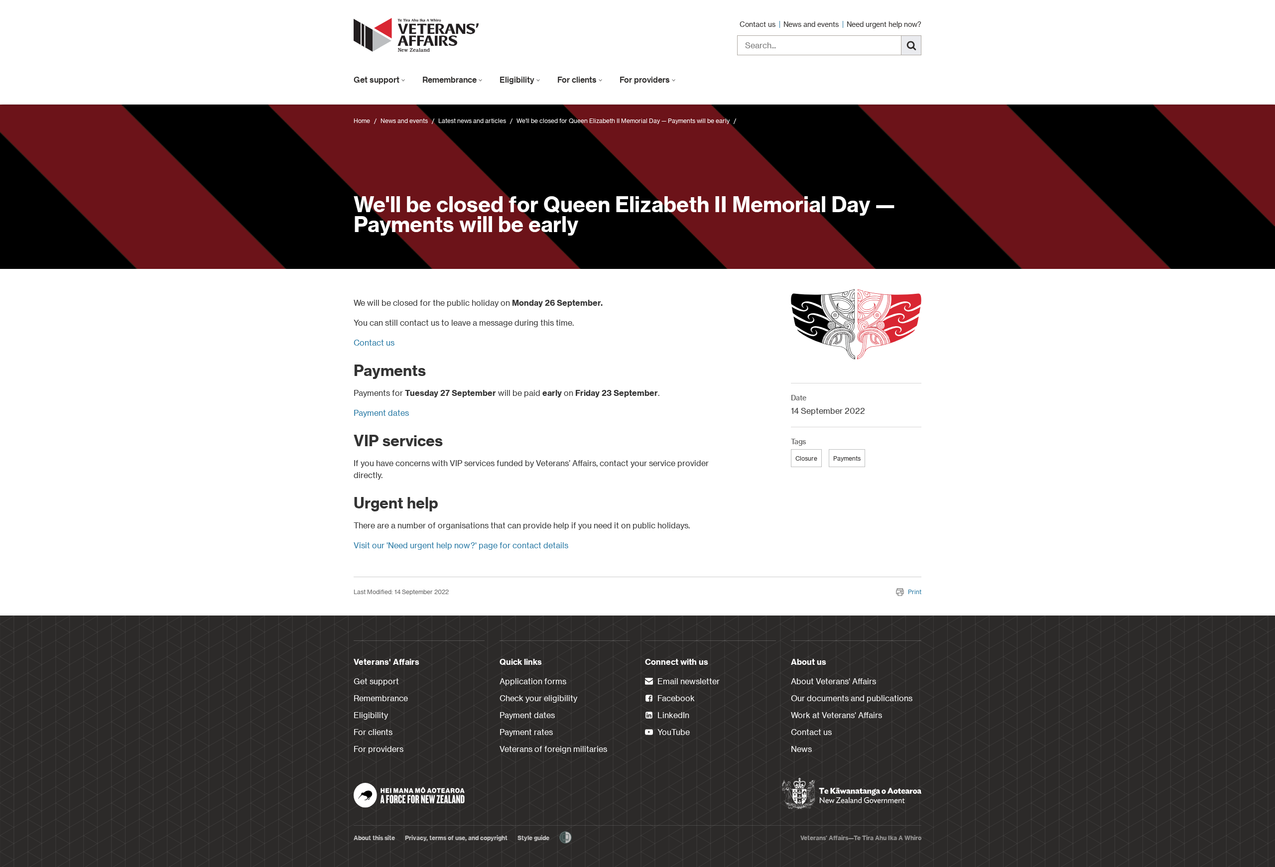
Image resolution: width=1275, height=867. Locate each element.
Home (362, 120)
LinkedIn (672, 715)
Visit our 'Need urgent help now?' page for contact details (461, 545)
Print (914, 591)
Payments (847, 458)
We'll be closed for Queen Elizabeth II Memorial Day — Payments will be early (623, 120)
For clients (578, 79)
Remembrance (450, 79)
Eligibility (518, 79)
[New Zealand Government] (851, 794)
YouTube (672, 732)
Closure (806, 458)
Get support (377, 79)
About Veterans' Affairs (833, 681)
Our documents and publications (851, 698)
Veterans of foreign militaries (553, 748)
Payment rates (526, 732)
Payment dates (381, 412)
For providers (646, 79)
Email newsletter (687, 681)
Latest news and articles (472, 120)
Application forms (533, 681)
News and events (812, 24)
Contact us (758, 24)
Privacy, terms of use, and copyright (456, 837)
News (801, 748)
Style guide (533, 837)
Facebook (675, 698)
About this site (374, 837)
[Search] (911, 45)
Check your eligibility (538, 698)
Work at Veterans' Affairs (836, 715)
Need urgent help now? (884, 24)
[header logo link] (418, 34)
